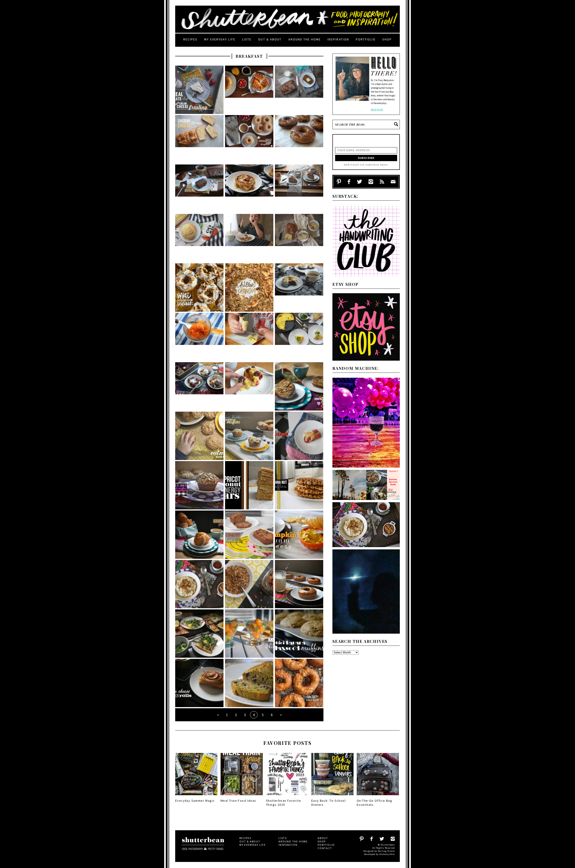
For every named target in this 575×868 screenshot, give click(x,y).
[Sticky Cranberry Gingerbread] (199, 188)
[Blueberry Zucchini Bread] (249, 683)
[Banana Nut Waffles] (299, 485)
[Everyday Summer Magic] (196, 796)
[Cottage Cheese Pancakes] (249, 238)
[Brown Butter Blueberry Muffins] (249, 436)
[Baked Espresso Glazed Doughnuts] (299, 139)
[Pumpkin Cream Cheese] (299, 535)
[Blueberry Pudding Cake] (199, 386)
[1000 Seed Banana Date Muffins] (199, 485)
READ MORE (377, 109)
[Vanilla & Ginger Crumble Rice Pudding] (199, 584)
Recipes (190, 39)
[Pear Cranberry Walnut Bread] (249, 535)
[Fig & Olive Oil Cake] (299, 238)
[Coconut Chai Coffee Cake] (299, 188)
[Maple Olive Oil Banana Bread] (299, 90)
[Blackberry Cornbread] (249, 386)
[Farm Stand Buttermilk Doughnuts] (299, 683)
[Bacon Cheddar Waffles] (249, 90)
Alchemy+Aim (387, 854)
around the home (304, 39)
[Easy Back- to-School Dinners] (332, 796)
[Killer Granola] (249, 287)
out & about (269, 39)
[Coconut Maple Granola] (249, 584)
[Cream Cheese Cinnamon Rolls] (199, 683)
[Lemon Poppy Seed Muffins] (199, 238)
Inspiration (338, 39)
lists (247, 39)
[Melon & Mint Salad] (249, 633)
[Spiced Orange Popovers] (199, 535)
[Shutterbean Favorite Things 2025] (287, 796)
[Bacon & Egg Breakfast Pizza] (199, 633)
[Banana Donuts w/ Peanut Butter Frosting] (299, 584)
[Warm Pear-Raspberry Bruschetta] (299, 436)
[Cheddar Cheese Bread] (199, 139)
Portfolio (366, 39)
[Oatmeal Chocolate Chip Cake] (199, 90)
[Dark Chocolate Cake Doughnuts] (299, 287)
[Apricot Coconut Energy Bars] (249, 485)
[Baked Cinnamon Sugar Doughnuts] (249, 139)
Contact (325, 848)
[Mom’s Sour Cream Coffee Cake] (299, 386)
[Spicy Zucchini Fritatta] (299, 337)
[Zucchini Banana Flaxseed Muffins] (299, 633)
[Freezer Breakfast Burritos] (249, 337)
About (323, 838)
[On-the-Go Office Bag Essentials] (378, 796)
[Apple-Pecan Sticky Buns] (249, 188)
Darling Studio (386, 851)
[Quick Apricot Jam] (199, 337)
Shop (387, 39)
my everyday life (219, 39)
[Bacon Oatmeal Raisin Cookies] (199, 436)
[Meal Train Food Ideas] (242, 796)
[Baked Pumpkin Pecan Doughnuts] (199, 287)
